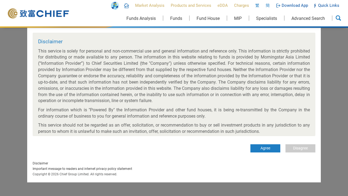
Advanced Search (308, 18)
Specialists (266, 18)
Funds (176, 18)
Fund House (208, 18)
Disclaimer (40, 163)
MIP (238, 18)
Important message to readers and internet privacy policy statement (82, 169)
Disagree (300, 148)
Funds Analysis (141, 18)
